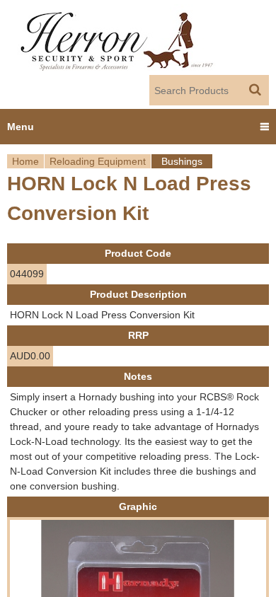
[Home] (118, 37)
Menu (20, 126)
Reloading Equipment (98, 161)
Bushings (181, 161)
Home (25, 161)
